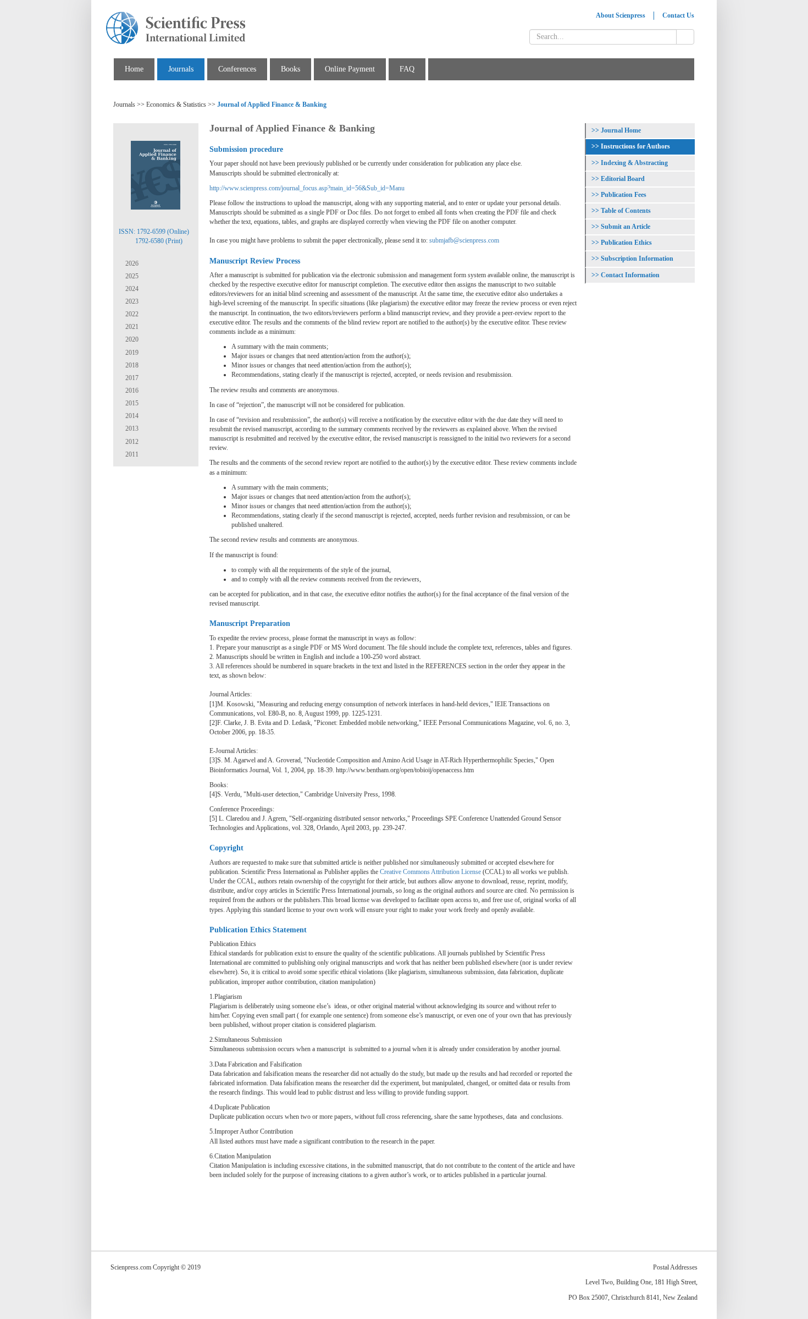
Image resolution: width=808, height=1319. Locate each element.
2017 (131, 378)
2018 (131, 365)
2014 (131, 416)
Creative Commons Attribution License (430, 872)
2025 (131, 276)
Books (290, 69)
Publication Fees (623, 195)
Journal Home (621, 130)
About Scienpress (620, 15)
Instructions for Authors (635, 146)
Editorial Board (623, 179)
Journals (180, 69)
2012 (131, 442)
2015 (131, 403)
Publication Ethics (626, 242)
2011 (131, 454)
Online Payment (350, 69)
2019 (131, 352)
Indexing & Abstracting (634, 163)
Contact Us (678, 15)
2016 (131, 390)
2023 (131, 301)
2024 (131, 289)
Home (134, 69)
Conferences (237, 69)
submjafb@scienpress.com (464, 240)
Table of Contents (626, 211)
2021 (131, 327)
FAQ (407, 69)
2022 (131, 314)
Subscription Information (637, 258)
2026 (131, 263)
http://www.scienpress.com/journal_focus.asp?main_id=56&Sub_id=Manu (307, 188)
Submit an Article (625, 226)
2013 (131, 428)
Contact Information (630, 275)
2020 (131, 339)
